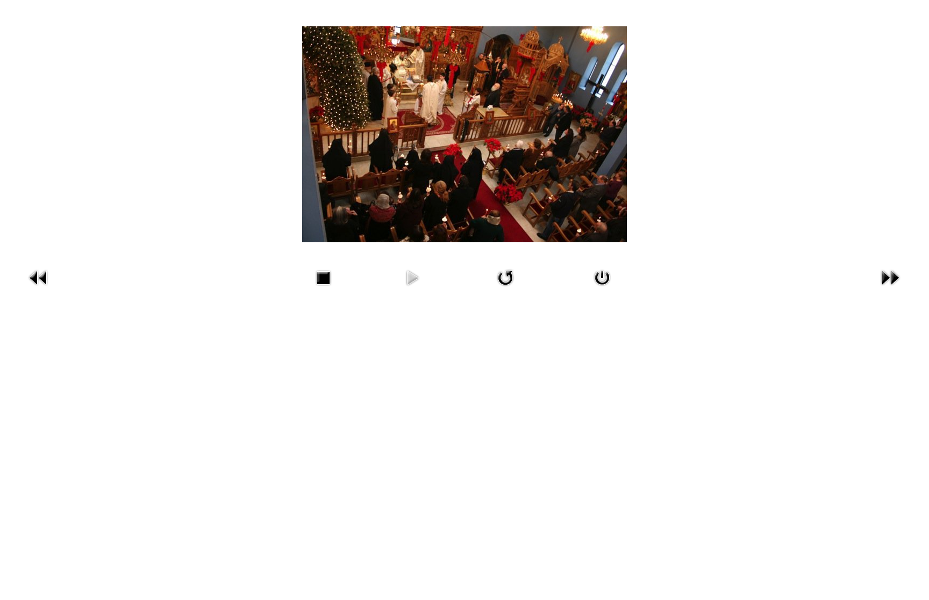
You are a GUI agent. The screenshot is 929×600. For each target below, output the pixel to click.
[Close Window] (602, 287)
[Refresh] (505, 287)
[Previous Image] (39, 287)
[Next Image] (890, 287)
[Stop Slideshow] (323, 287)
